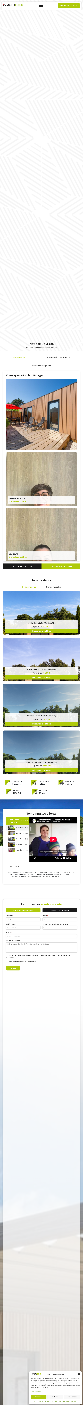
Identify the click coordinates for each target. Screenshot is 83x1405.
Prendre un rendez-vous (61, 566)
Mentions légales (71, 1401)
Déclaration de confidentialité (56, 1401)
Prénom (10, 915)
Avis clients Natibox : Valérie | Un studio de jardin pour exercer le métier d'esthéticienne (20, 839)
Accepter (38, 1397)
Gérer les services (37, 1391)
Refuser (55, 1397)
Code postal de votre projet (56, 924)
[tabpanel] (53, 839)
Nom (45, 915)
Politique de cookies (40, 1401)
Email (9, 932)
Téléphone (11, 924)
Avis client (14, 866)
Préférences (72, 1397)
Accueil (29, 347)
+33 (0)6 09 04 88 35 (22, 566)
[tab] (19, 357)
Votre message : (13, 940)
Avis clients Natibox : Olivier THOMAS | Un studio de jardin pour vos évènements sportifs (21, 844)
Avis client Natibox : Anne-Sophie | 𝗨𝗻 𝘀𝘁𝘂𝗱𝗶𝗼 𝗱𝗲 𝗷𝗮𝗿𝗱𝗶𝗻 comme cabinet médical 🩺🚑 (20, 850)
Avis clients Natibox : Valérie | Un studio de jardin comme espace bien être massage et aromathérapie (20, 833)
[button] (79, 1374)
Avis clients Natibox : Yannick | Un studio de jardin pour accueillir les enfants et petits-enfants (20, 828)
